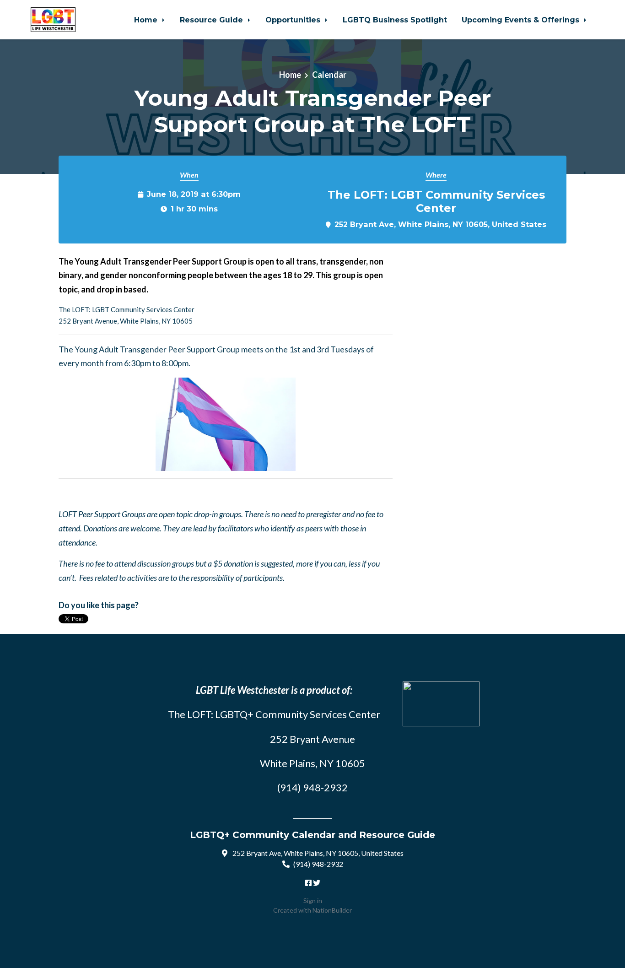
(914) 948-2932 (318, 864)
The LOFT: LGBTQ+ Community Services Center (274, 714)
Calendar (329, 75)
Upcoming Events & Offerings (522, 19)
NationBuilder (332, 910)
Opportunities (294, 19)
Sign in (312, 900)
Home (147, 19)
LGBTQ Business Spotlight (395, 19)
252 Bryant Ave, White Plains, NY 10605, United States (440, 224)
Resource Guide (212, 19)
